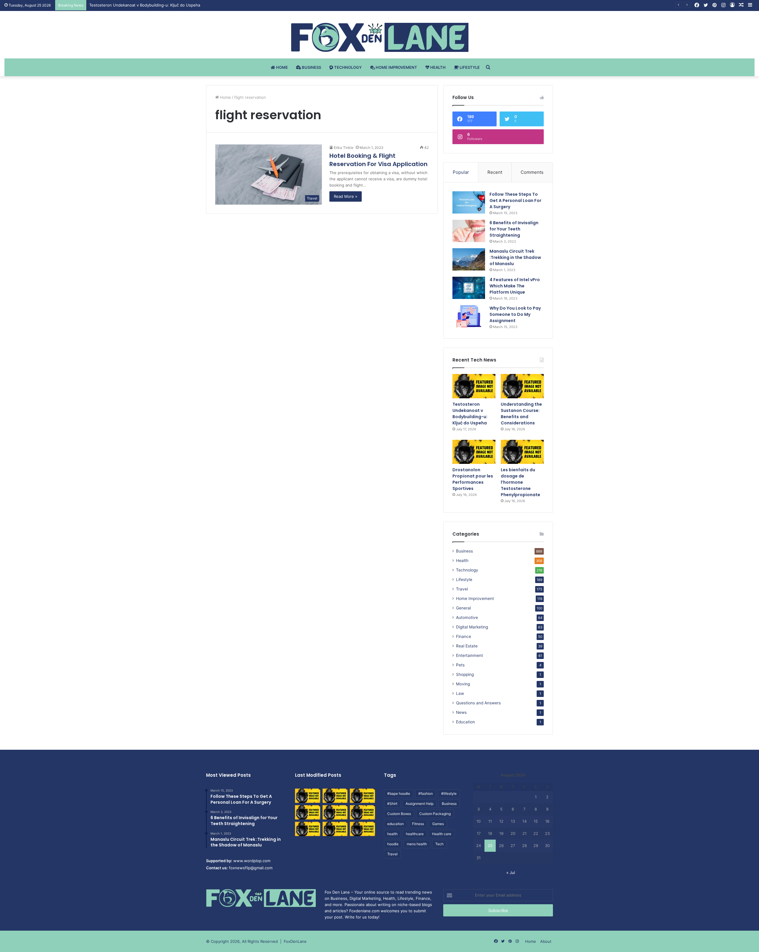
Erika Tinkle (343, 147)
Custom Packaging (435, 813)
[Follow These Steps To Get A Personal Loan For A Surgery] (468, 202)
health (392, 834)
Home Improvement (396, 67)
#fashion (425, 793)
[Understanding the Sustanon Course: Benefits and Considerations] (522, 386)
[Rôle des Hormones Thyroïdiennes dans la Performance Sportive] (335, 829)
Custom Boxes (399, 813)
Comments (532, 172)
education (395, 824)
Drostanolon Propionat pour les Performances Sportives (472, 479)
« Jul (510, 872)
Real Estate (467, 646)
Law (460, 693)
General (463, 608)
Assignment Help (419, 803)
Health (437, 67)
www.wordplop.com (251, 860)
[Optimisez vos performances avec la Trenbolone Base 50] (362, 812)
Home (281, 67)
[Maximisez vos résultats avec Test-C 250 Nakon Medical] (307, 829)
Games (438, 824)
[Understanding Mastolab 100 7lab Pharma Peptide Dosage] (362, 829)
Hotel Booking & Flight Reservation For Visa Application (378, 160)
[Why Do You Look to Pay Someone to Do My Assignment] (468, 316)
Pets (460, 665)
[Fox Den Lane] (379, 37)
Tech (439, 844)
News (461, 712)
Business (311, 67)
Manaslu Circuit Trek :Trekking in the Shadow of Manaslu (515, 257)
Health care (441, 834)
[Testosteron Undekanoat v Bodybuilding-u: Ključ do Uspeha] (473, 386)
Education (465, 721)
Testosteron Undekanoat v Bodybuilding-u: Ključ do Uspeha (469, 413)
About (545, 941)
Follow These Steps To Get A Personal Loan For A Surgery (515, 200)
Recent (494, 172)
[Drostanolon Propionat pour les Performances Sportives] (473, 452)
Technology (347, 67)
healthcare (415, 834)
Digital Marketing (472, 627)
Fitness (418, 824)
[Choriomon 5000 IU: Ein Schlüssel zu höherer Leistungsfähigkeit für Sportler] (307, 796)
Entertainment (469, 655)
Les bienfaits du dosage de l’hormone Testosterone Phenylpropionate (520, 482)
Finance (463, 636)
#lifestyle (449, 793)
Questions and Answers (478, 703)
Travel (462, 589)
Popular (461, 172)
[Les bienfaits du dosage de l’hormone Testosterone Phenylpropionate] (522, 452)
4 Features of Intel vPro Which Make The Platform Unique (514, 286)
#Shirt (392, 803)
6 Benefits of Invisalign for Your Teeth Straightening (513, 229)
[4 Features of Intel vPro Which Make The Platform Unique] (468, 288)
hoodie (392, 844)
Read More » (345, 196)
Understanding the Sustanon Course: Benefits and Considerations (521, 413)
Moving (463, 684)
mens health (417, 844)
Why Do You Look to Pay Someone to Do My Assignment (515, 314)
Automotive (467, 617)
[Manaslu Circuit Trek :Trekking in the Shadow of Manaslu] (468, 259)
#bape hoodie (398, 793)
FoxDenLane (295, 941)
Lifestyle (469, 67)
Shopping (465, 674)
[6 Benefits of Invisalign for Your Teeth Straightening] (468, 231)
